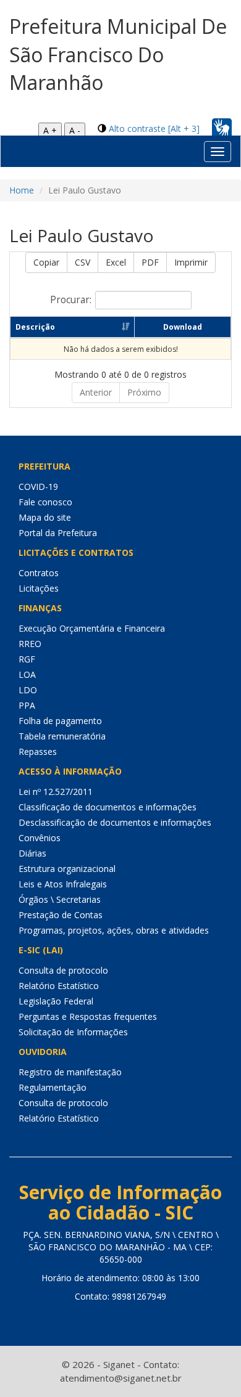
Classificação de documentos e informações (108, 807)
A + (50, 130)
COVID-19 (38, 486)
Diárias (32, 853)
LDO (28, 690)
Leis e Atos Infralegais (63, 884)
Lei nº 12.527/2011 (56, 791)
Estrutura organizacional (67, 868)
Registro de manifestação (70, 1072)
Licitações (39, 588)
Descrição (35, 327)
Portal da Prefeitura (58, 533)
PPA (27, 705)
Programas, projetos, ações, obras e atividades (114, 930)
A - (74, 130)
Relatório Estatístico (59, 986)
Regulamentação (53, 1087)
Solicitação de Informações (73, 1032)
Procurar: (70, 299)
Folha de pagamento (60, 721)
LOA (27, 674)
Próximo (144, 392)
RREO (30, 644)
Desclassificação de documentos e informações (115, 822)
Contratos (39, 573)
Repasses (38, 751)
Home (21, 190)
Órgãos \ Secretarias (60, 899)
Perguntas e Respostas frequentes (88, 1016)
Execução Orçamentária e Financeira (92, 628)
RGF (27, 659)
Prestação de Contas (61, 915)
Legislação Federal (56, 1001)
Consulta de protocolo (63, 970)
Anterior (96, 392)
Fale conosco (45, 502)
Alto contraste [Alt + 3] (154, 128)
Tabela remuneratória (62, 736)
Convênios (40, 838)
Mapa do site (45, 517)
